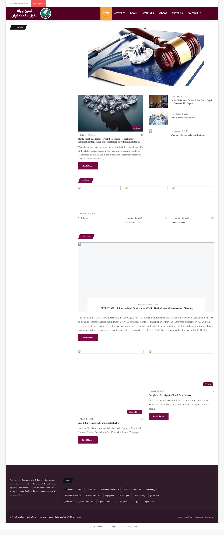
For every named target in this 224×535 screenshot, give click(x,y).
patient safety (140, 495)
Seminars (148, 13)
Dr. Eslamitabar (84, 218)
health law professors (132, 489)
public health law (86, 501)
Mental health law (93, 495)
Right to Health (104, 501)
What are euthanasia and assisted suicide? (188, 135)
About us (177, 13)
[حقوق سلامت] (31, 13)
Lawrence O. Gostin (133, 222)
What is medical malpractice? (183, 117)
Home (106, 13)
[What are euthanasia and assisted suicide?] (150, 131)
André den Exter (178, 222)
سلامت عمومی (149, 501)
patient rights (124, 495)
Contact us (194, 13)
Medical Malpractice (72, 495)
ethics (80, 489)
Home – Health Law (185, 517)
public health (69, 501)
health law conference (110, 489)
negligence (109, 495)
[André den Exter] (193, 200)
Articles (119, 13)
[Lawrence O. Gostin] (146, 200)
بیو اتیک (135, 501)
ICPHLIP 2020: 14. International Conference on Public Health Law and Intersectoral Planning (146, 308)
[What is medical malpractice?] (158, 118)
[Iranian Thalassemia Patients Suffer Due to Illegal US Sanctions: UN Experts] (158, 101)
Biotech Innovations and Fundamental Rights (98, 423)
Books (134, 13)
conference (68, 489)
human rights (151, 489)
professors (154, 495)
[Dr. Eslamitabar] (99, 198)
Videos (163, 13)
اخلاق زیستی (121, 501)
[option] (99, 203)
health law (92, 489)
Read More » (87, 166)
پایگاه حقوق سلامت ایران (24, 516)
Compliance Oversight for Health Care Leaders (170, 395)
